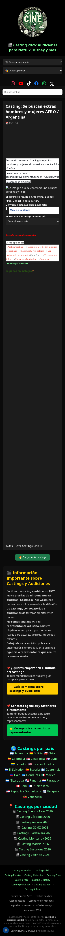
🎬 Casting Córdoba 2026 (32, 817)
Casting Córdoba (44, 896)
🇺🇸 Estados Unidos (41, 764)
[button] (60, 5)
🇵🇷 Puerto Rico (39, 786)
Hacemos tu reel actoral (32, 250)
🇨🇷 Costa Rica (35, 759)
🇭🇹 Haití (15, 775)
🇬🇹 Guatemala (50, 770)
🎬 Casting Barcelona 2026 (32, 849)
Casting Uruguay (41, 879)
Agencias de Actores (21, 905)
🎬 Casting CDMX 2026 (32, 828)
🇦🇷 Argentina (19, 753)
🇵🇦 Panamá (33, 780)
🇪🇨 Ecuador (19, 764)
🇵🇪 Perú (21, 786)
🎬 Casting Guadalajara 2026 (32, 833)
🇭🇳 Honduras (31, 775)
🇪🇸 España (32, 770)
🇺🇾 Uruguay (51, 791)
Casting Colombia (33, 875)
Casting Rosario (17, 900)
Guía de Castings (43, 905)
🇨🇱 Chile (49, 753)
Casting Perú (22, 879)
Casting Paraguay (21, 884)
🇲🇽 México (48, 775)
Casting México (43, 870)
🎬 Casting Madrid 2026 (32, 844)
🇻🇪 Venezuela (32, 797)
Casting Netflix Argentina (41, 900)
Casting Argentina (21, 870)
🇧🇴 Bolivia (36, 753)
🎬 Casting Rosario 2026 (32, 822)
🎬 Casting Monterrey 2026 (32, 838)
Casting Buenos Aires (21, 896)
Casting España (13, 875)
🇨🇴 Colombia (16, 759)
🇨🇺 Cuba (52, 759)
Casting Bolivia (32, 889)
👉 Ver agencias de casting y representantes (29, 730)
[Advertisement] (32, 142)
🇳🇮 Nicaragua (14, 780)
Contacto (44, 259)
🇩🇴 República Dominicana (23, 791)
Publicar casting (15, 246)
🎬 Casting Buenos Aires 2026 (32, 811)
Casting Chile (54, 875)
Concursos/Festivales (25, 259)
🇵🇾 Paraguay (51, 780)
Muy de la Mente (20, 209)
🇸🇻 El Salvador (14, 770)
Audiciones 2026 (32, 910)
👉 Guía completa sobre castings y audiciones (26, 689)
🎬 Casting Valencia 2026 (32, 855)
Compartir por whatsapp (17, 263)
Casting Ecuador (42, 884)
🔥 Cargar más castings (32, 557)
